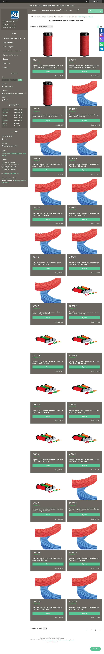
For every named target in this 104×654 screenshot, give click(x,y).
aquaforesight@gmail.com (11, 173)
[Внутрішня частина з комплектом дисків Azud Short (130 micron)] (48, 438)
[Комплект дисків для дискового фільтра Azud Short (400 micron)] (48, 290)
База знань (68, 11)
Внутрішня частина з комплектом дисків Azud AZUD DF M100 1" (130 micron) (47, 66)
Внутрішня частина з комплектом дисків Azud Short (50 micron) (47, 411)
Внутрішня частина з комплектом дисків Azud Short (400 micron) (47, 510)
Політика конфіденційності (66, 640)
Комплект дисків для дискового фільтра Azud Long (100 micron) (84, 608)
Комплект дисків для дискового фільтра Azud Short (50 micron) (47, 214)
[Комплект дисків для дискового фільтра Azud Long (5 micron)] (84, 487)
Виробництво (8, 43)
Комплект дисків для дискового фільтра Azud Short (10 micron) (47, 165)
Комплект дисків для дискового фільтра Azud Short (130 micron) (47, 263)
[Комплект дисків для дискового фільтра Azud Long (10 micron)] (48, 537)
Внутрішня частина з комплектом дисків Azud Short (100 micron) (84, 411)
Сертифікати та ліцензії (12, 51)
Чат (97, 649)
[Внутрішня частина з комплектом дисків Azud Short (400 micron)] (48, 487)
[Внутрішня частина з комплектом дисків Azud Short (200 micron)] (84, 438)
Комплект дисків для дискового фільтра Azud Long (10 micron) (47, 559)
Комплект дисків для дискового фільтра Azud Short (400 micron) (47, 313)
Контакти (6, 63)
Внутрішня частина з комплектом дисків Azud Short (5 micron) (84, 313)
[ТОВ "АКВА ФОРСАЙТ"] (15, 15)
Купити (48, 71)
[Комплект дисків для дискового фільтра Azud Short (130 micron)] (48, 241)
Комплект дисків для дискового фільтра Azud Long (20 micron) (84, 559)
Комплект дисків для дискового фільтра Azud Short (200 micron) (84, 263)
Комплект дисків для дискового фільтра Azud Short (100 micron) (84, 214)
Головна (34, 11)
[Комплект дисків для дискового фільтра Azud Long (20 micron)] (84, 537)
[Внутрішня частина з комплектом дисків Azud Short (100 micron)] (84, 389)
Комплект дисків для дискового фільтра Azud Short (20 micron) (84, 165)
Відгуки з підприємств (11, 55)
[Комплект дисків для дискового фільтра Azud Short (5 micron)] (84, 93)
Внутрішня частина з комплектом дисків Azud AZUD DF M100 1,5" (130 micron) (84, 66)
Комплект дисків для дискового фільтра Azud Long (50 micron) (47, 608)
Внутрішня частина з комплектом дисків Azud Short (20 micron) (84, 362)
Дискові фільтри (72, 17)
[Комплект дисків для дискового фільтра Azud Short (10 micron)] (48, 143)
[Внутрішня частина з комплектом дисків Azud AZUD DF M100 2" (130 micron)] (48, 93)
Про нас (6, 67)
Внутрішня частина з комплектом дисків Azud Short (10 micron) (47, 362)
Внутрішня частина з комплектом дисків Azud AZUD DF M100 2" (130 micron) (47, 116)
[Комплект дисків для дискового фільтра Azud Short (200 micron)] (84, 241)
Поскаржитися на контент (50, 640)
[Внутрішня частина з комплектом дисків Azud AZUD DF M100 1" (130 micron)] (48, 44)
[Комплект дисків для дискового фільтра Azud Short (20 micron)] (84, 143)
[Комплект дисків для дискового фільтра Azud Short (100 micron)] (84, 192)
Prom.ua (61, 638)
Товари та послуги (40, 17)
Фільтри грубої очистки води (56, 17)
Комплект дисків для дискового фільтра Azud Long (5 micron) (84, 510)
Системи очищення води (51, 11)
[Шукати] (101, 11)
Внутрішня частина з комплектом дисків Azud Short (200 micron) (84, 460)
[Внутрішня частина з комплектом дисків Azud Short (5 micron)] (84, 290)
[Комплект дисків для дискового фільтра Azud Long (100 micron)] (84, 586)
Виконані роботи (9, 47)
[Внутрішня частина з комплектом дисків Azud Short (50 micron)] (48, 389)
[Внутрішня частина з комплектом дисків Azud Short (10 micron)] (48, 340)
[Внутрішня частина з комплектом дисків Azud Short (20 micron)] (84, 340)
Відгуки (6, 59)
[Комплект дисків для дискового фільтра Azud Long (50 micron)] (48, 586)
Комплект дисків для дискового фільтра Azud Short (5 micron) (84, 116)
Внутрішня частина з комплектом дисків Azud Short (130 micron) (47, 460)
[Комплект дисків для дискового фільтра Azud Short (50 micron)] (48, 192)
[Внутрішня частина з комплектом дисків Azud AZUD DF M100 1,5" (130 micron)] (84, 44)
